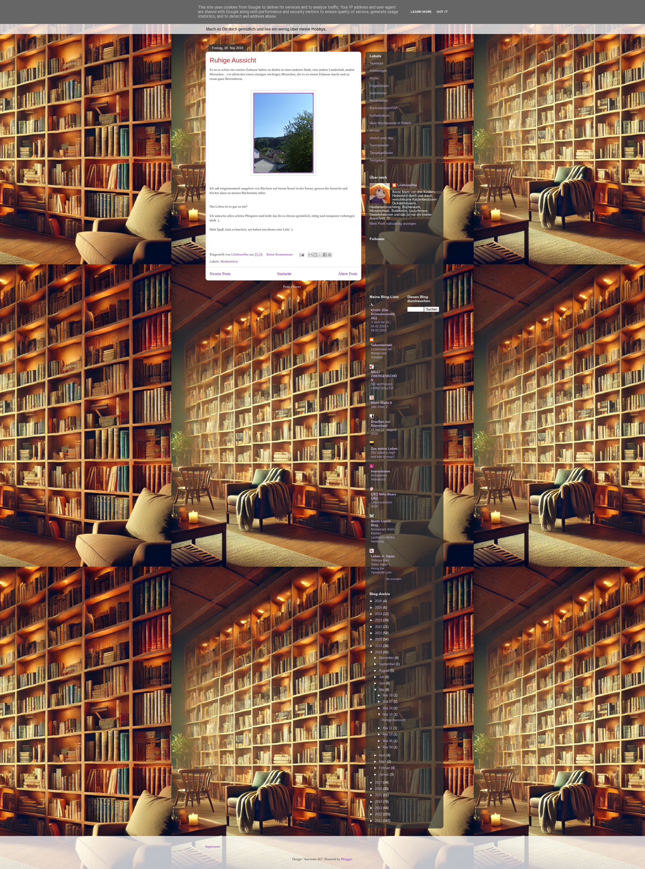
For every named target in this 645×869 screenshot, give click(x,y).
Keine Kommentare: (281, 254)
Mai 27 (388, 701)
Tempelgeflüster (381, 153)
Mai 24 (388, 708)
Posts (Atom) (292, 286)
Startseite (284, 274)
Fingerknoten (379, 86)
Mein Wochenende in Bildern (390, 123)
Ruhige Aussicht (233, 60)
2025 (379, 607)
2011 (379, 821)
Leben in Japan (383, 556)
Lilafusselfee (407, 185)
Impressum (212, 846)
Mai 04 (388, 747)
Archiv (374, 78)
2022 (379, 627)
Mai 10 (388, 734)
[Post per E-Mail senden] (301, 254)
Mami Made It (381, 403)
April (382, 755)
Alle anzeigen (393, 578)
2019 (379, 646)
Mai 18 (388, 714)
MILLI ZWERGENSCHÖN (384, 376)
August (384, 670)
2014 (379, 801)
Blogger (346, 859)
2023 (379, 620)
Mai (382, 690)
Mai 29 (388, 695)
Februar (385, 768)
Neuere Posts (220, 274)
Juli (382, 677)
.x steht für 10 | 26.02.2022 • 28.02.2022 (381, 326)
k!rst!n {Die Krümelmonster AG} (383, 314)
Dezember (387, 658)
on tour (375, 130)
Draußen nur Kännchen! (380, 424)
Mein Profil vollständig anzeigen (393, 224)
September (387, 664)
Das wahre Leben (384, 448)
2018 (379, 652)
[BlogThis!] (315, 254)
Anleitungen (378, 71)
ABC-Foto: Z (379, 407)
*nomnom (376, 63)
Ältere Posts (347, 274)
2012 (379, 814)
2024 (379, 614)
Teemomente (379, 145)
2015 (379, 795)
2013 (379, 808)
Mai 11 (388, 728)
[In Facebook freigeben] (324, 254)
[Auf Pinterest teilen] (329, 254)
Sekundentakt (381, 345)
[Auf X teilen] (319, 254)
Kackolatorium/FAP (384, 108)
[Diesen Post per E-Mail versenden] (310, 254)
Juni (382, 683)
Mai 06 (388, 741)
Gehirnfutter (378, 93)
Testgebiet (377, 160)
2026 (379, 601)
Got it (442, 12)
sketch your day (381, 138)
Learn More (421, 12)
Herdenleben (229, 261)
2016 (379, 789)
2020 (379, 639)
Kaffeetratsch (379, 115)
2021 (379, 633)
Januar (384, 774)
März (383, 761)
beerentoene (380, 471)
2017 (379, 782)
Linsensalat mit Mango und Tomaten (381, 353)
